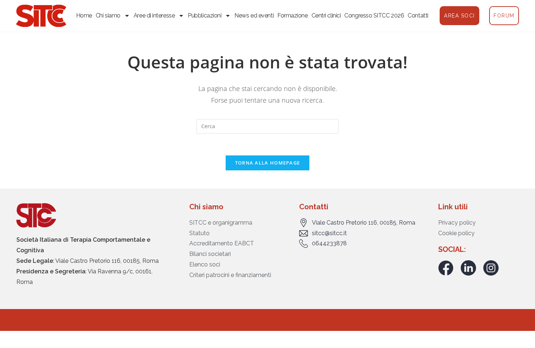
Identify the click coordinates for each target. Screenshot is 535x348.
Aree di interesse (154, 15)
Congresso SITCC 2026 (374, 15)
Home (84, 15)
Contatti (418, 15)
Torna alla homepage (267, 162)
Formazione (292, 15)
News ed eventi (254, 15)
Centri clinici (326, 15)
